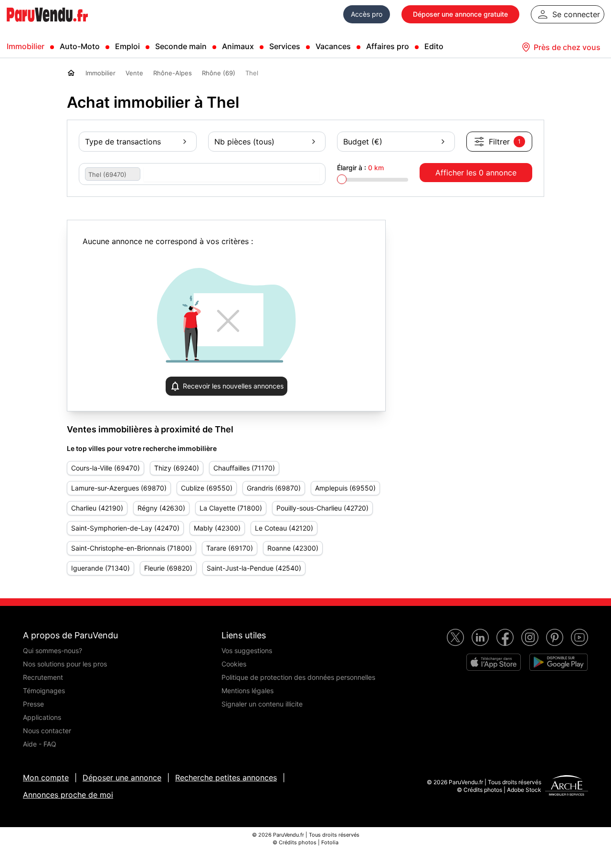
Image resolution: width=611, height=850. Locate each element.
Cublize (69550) (206, 488)
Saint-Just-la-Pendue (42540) (254, 568)
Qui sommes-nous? (52, 650)
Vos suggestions (246, 650)
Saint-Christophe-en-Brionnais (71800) (131, 548)
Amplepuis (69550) (345, 488)
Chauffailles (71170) (244, 468)
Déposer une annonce (122, 777)
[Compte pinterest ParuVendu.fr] (554, 637)
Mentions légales (247, 690)
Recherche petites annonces (226, 777)
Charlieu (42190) (97, 508)
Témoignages (44, 690)
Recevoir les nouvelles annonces (233, 386)
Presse (33, 704)
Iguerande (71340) (100, 568)
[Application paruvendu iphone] (493, 662)
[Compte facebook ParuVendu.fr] (505, 637)
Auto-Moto (80, 46)
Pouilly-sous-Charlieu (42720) (322, 508)
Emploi (127, 46)
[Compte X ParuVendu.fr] (455, 637)
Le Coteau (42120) (284, 528)
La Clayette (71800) (231, 508)
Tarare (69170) (229, 548)
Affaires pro (387, 46)
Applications (42, 717)
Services (284, 46)
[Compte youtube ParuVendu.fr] (579, 637)
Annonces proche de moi (68, 794)
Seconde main (181, 46)
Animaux (238, 46)
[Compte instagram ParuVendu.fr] (529, 637)
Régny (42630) (161, 508)
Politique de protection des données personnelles (298, 677)
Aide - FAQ (39, 744)
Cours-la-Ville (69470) (105, 468)
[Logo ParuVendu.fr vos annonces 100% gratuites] (47, 26)
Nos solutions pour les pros (65, 664)
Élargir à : (360, 168)
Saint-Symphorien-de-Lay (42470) (125, 528)
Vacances (333, 46)
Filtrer (505, 141)
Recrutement (43, 677)
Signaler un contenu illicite (262, 704)
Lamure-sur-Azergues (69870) (119, 488)
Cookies (233, 664)
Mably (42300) (217, 528)
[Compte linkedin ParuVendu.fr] (480, 637)
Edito (433, 46)
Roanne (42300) (292, 548)
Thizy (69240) (176, 468)
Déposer (460, 14)
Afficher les (475, 172)
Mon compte (46, 777)
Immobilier (25, 46)
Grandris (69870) (274, 488)
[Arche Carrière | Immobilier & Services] (566, 786)
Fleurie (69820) (168, 568)
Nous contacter (47, 731)
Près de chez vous (567, 47)
